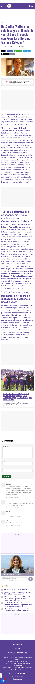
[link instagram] (15, 673)
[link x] (10, 673)
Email (13, 54)
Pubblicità (17, 645)
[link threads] (24, 673)
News (8, 23)
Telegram (27, 51)
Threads (6, 54)
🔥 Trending (4, 586)
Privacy (1, 676)
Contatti (17, 649)
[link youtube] (18, 673)
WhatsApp (18, 51)
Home (3, 23)
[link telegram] (21, 673)
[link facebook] (12, 673)
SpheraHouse (20, 676)
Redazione (5, 47)
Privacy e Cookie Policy (17, 653)
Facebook (10, 51)
